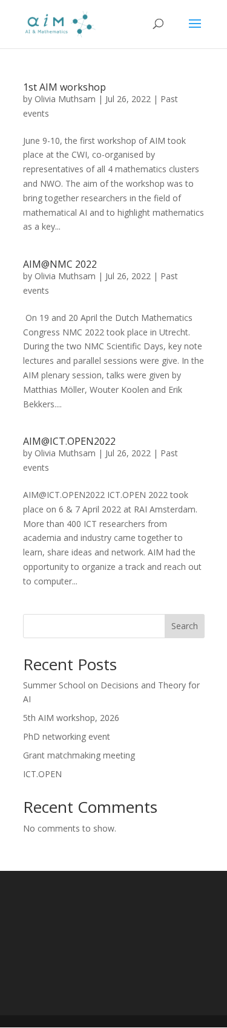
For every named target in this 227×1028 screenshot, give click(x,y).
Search (184, 626)
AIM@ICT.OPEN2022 (69, 441)
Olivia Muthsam (65, 99)
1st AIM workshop (64, 87)
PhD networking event (66, 736)
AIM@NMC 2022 (60, 264)
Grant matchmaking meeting (79, 755)
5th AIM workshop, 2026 (71, 717)
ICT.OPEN (42, 774)
